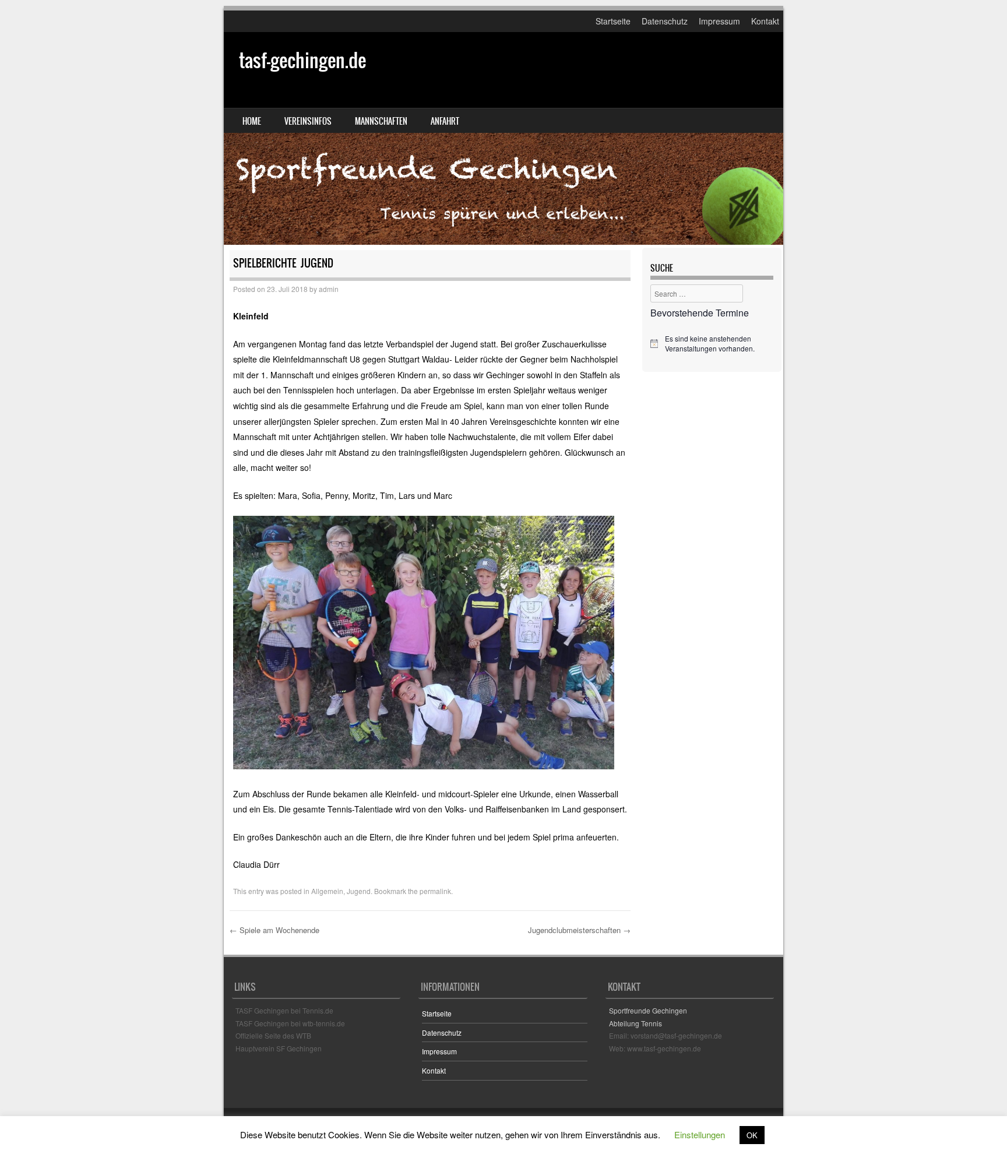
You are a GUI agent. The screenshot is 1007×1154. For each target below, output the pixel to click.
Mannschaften (381, 121)
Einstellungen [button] (699, 1134)
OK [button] (752, 1135)
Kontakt (765, 21)
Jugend (359, 891)
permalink (435, 891)
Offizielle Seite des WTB (273, 1035)
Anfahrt (445, 121)
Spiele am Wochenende (274, 929)
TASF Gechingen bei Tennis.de (284, 1010)
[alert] (711, 343)
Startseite (613, 21)
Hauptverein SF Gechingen (278, 1048)
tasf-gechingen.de (302, 60)
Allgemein (327, 891)
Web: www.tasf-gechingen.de (655, 1048)
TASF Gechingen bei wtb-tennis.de (290, 1023)
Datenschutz (665, 21)
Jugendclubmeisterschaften (579, 929)
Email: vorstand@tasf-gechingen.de (665, 1035)
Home (251, 121)
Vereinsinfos (308, 121)
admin (329, 289)
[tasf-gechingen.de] (503, 138)
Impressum (719, 21)
